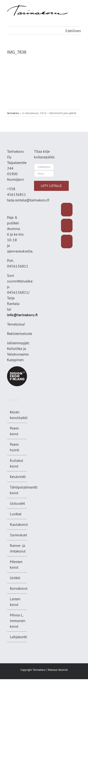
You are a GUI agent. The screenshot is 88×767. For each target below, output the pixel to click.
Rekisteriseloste (19, 333)
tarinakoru (13, 113)
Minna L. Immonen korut (17, 621)
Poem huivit (14, 447)
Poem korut (14, 431)
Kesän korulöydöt (18, 415)
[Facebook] (67, 209)
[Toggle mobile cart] (79, 12)
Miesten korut (16, 564)
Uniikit (15, 577)
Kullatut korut (16, 463)
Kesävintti (18, 476)
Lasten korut (15, 602)
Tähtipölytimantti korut (23, 490)
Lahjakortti (18, 636)
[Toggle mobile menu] (79, 7)
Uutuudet (17, 503)
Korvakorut (18, 588)
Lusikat (15, 513)
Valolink (63, 669)
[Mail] (67, 241)
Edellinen (73, 30)
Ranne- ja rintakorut (18, 548)
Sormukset (18, 535)
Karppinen (15, 359)
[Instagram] (67, 225)
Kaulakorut (19, 524)
